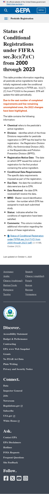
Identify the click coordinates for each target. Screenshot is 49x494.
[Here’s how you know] (24, 3)
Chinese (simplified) (34, 276)
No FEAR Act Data (13, 359)
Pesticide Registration (22, 18)
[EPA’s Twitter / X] (12, 478)
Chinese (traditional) (13, 280)
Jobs (5, 395)
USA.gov (7, 415)
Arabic (6, 276)
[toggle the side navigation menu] (6, 18)
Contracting (9, 344)
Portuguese (8, 289)
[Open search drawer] (5, 10)
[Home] (23, 10)
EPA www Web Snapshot (16, 349)
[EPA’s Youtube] (19, 478)
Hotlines (7, 447)
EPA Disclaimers (12, 442)
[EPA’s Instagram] (25, 478)
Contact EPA (10, 437)
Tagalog (7, 294)
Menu (41, 10)
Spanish (29, 271)
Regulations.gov (11, 405)
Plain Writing (10, 364)
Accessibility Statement (15, 334)
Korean (28, 285)
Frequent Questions (13, 457)
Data (5, 385)
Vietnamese (30, 294)
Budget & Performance (15, 339)
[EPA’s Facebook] (6, 478)
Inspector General (12, 390)
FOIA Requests (11, 452)
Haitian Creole (10, 285)
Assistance (8, 271)
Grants (7, 354)
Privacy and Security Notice (18, 369)
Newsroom (8, 400)
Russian (29, 289)
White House (10, 420)
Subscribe (8, 410)
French (28, 280)
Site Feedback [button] (10, 462)
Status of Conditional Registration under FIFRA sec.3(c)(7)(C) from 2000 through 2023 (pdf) (25, 239)
